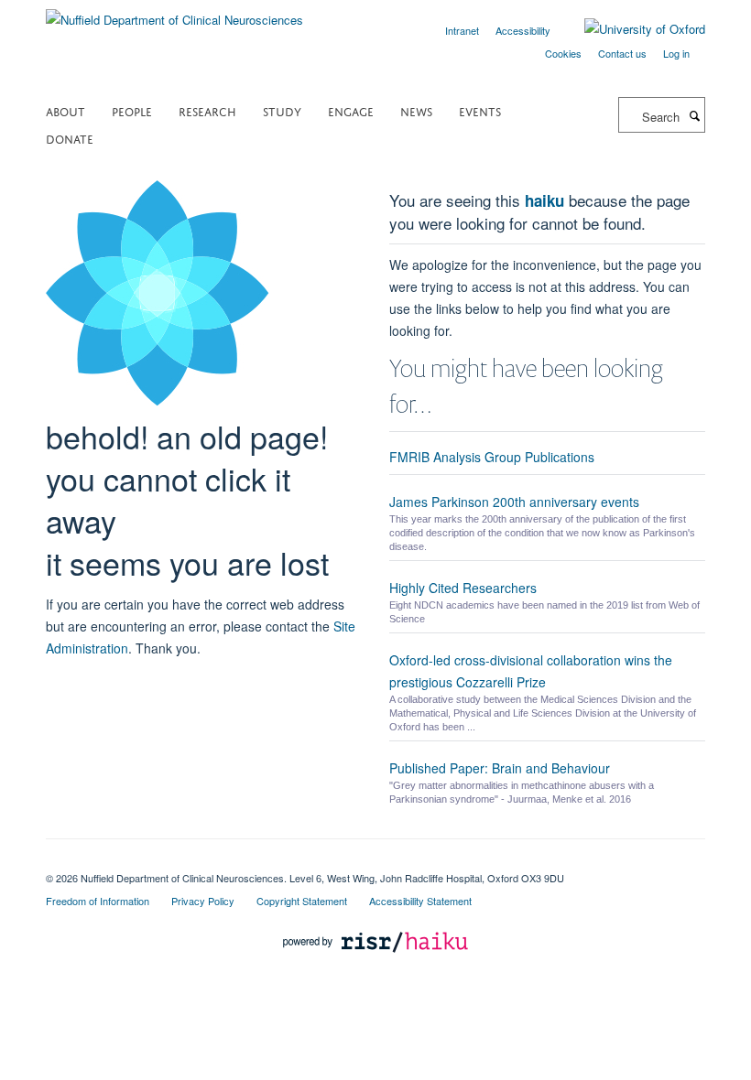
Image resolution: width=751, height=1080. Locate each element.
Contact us (622, 53)
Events (480, 110)
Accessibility (522, 30)
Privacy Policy (202, 900)
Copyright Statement (301, 900)
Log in (676, 53)
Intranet (462, 30)
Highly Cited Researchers (463, 587)
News (416, 110)
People (132, 110)
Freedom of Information (97, 900)
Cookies (563, 53)
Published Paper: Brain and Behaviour (499, 768)
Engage (351, 110)
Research (207, 110)
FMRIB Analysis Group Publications (491, 457)
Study (282, 110)
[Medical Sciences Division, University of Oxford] (375, 862)
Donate (69, 137)
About (65, 110)
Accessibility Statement (420, 900)
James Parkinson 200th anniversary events (514, 501)
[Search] (694, 115)
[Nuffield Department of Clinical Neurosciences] (174, 13)
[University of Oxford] (631, 29)
